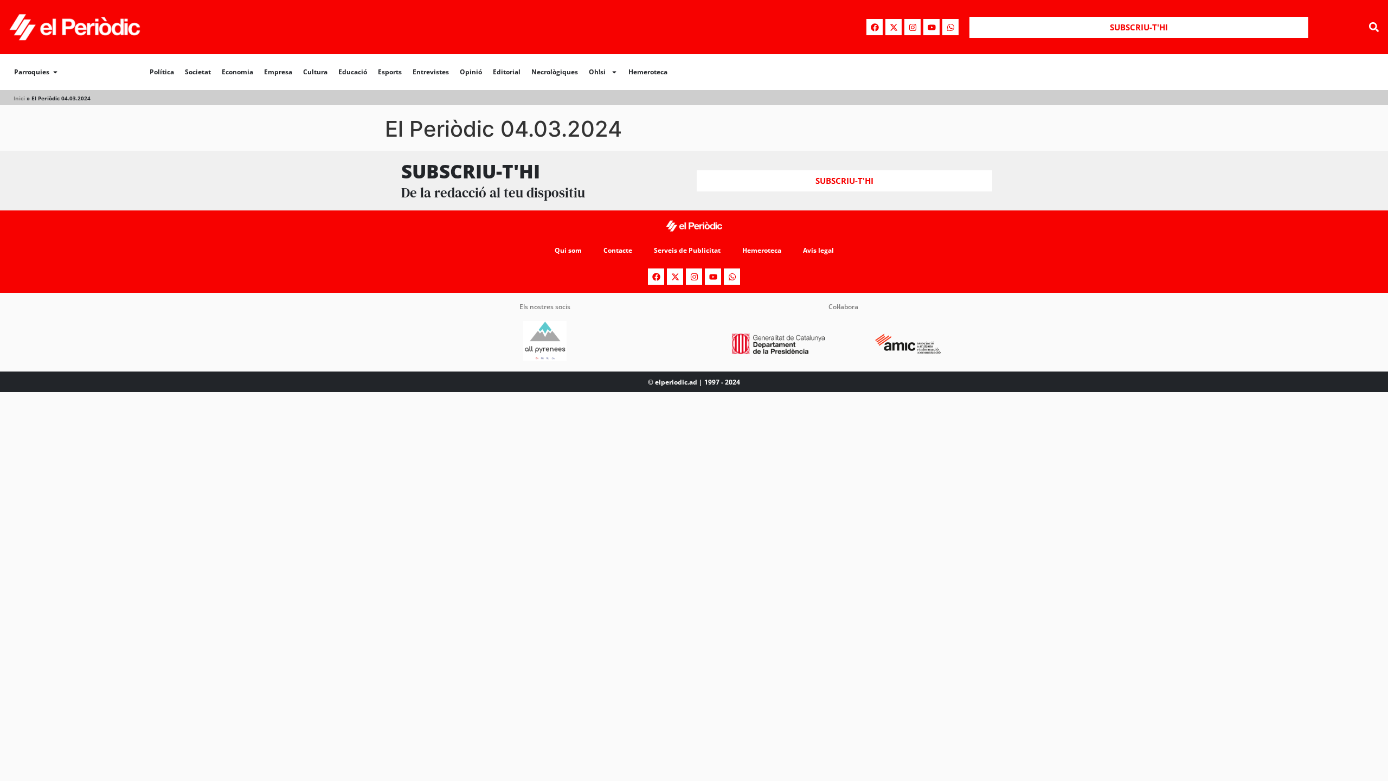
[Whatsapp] (950, 27)
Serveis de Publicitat (687, 250)
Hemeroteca (647, 71)
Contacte (617, 250)
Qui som (568, 250)
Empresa (278, 71)
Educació (352, 71)
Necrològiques (554, 71)
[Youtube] (931, 27)
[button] (1374, 27)
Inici (19, 98)
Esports (390, 71)
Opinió (471, 71)
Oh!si (597, 71)
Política (162, 71)
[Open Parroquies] (55, 72)
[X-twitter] (893, 27)
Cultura (315, 71)
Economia (237, 71)
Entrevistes (431, 71)
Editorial (506, 71)
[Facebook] (874, 27)
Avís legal (818, 250)
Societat (198, 71)
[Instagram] (912, 27)
